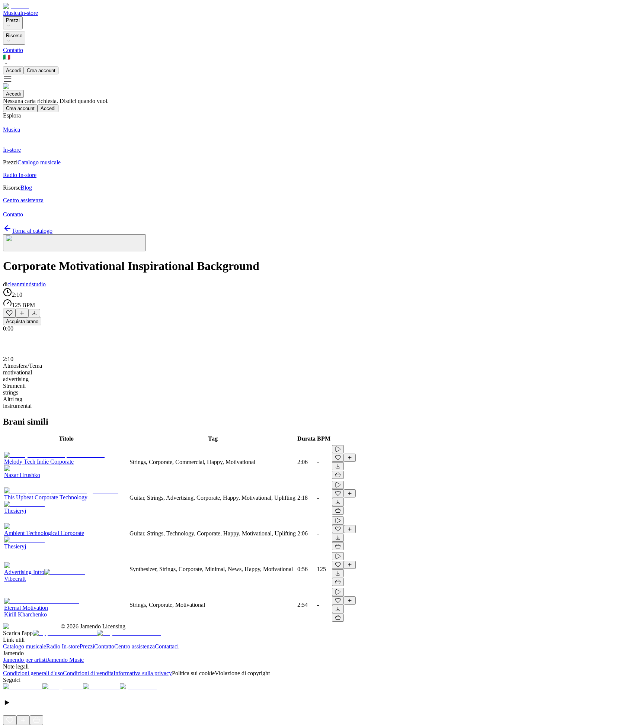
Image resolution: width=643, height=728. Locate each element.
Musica (11, 13)
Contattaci (167, 646)
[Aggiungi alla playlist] (22, 313)
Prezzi (13, 20)
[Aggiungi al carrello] (338, 475)
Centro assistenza (134, 646)
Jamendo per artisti (25, 660)
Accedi (13, 70)
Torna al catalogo (32, 231)
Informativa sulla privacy (142, 673)
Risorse (14, 35)
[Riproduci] (338, 449)
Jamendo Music (65, 660)
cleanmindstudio (26, 284)
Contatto (13, 50)
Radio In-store (63, 646)
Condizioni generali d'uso (33, 673)
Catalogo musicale (24, 646)
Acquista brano (22, 321)
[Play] (74, 242)
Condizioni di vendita (88, 673)
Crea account (41, 70)
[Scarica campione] (34, 313)
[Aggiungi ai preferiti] (9, 313)
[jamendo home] (16, 6)
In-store (29, 13)
